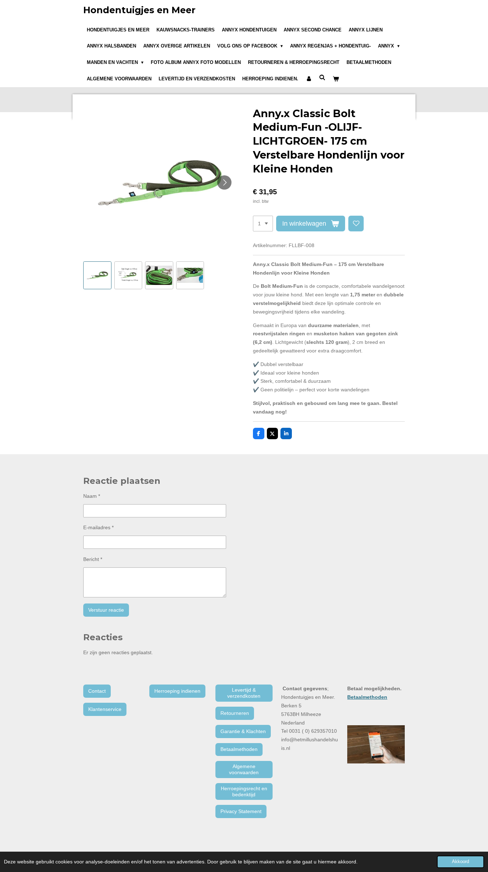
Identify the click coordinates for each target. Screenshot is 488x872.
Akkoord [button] (460, 861)
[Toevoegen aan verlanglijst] (356, 223)
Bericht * (92, 559)
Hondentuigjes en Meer (139, 10)
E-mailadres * (98, 527)
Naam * (91, 496)
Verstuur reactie (106, 610)
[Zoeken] (322, 78)
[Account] (308, 79)
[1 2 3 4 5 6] (263, 223)
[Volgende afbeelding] (224, 182)
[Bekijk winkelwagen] (336, 79)
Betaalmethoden (367, 697)
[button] (97, 275)
